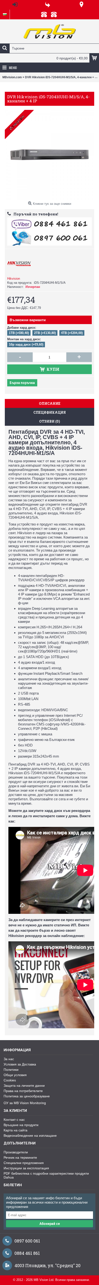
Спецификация (49, 412)
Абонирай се (49, 1224)
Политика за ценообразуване (27, 1096)
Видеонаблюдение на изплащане (30, 1135)
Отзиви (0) (49, 421)
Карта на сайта (15, 1130)
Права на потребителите (23, 1091)
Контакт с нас (14, 1120)
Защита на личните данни (24, 1085)
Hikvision (13, 278)
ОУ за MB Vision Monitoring (25, 1103)
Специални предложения (24, 1163)
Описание (49, 403)
